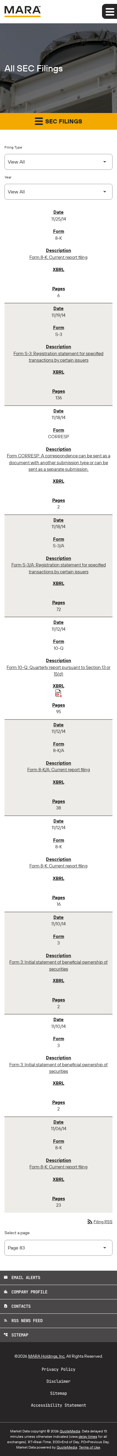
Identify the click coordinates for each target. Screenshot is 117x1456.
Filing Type (13, 147)
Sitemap (16, 1335)
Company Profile (25, 1292)
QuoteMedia (70, 1431)
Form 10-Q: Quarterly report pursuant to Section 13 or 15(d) (58, 670)
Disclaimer (58, 1381)
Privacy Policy (58, 1369)
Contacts (17, 1306)
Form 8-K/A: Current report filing (58, 769)
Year (7, 177)
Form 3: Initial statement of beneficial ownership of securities (58, 965)
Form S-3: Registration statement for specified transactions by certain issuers (59, 357)
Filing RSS (99, 1221)
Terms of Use (89, 1447)
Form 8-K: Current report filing (58, 257)
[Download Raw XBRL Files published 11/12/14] (58, 692)
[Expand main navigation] (109, 11)
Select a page (17, 1232)
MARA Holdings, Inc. (46, 1356)
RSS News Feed (23, 1320)
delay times (88, 1436)
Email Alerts (22, 1277)
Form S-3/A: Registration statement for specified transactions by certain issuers (58, 568)
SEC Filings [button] (63, 121)
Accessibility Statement (58, 1405)
